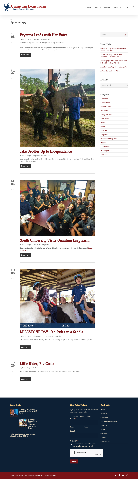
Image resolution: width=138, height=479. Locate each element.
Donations (104, 111)
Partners (103, 426)
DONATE (103, 414)
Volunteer (104, 154)
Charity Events (105, 107)
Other (102, 126)
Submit (74, 461)
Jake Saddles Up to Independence (46, 151)
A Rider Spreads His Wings (110, 71)
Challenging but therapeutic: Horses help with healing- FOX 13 (113, 62)
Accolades (104, 99)
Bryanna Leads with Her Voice (43, 34)
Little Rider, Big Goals (37, 363)
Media (102, 122)
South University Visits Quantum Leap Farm (54, 240)
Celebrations (37, 336)
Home (102, 410)
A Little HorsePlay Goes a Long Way (113, 67)
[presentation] (86, 453)
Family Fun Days (106, 114)
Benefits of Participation (109, 422)
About (102, 430)
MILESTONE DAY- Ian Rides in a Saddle (51, 332)
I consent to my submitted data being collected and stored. (84, 445)
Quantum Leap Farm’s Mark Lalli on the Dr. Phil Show (28, 411)
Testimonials (45, 39)
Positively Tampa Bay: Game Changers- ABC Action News (111, 55)
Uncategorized (105, 150)
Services (103, 434)
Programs (36, 39)
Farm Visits (37, 244)
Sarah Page (26, 39)
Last (86, 427)
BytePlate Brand (51, 476)
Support (103, 142)
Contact (103, 438)
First (72, 427)
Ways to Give (105, 442)
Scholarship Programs (108, 138)
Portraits (36, 368)
